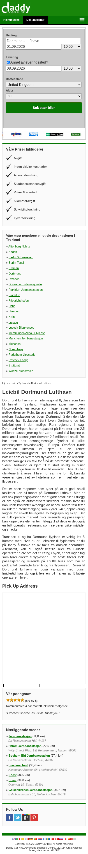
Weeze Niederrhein (21, 371)
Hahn (12, 306)
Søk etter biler (44, 108)
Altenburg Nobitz (19, 246)
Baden (13, 252)
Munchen (15, 344)
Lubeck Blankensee (21, 327)
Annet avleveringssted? (29, 62)
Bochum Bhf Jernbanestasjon (29, 755)
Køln (12, 316)
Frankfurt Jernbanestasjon (26, 289)
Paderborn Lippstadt (22, 354)
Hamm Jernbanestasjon (25, 746)
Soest (12, 775)
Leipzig (13, 322)
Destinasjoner (35, 19)
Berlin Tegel (16, 262)
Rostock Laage (18, 360)
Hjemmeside (11, 19)
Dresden (14, 279)
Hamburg (14, 311)
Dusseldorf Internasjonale (25, 284)
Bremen (14, 268)
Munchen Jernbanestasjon (26, 338)
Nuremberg (16, 349)
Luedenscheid (18, 765)
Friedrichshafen (19, 300)
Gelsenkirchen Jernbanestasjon (31, 790)
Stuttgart (14, 365)
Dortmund (15, 273)
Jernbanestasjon (20, 736)
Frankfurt (14, 295)
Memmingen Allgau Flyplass (27, 333)
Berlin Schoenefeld (21, 257)
